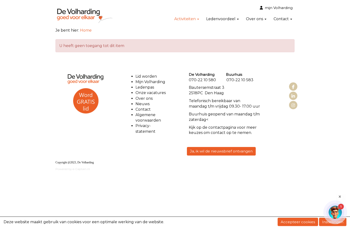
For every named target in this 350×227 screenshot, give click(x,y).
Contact (143, 109)
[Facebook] (293, 87)
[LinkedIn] (293, 96)
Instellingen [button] (332, 222)
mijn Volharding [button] (278, 7)
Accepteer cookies (298, 222)
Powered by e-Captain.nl (72, 169)
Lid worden (146, 76)
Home (86, 30)
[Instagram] (293, 105)
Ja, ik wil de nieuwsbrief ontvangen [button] (221, 151)
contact (215, 127)
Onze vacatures (151, 92)
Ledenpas (144, 87)
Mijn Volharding (150, 82)
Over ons (144, 98)
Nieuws (142, 104)
